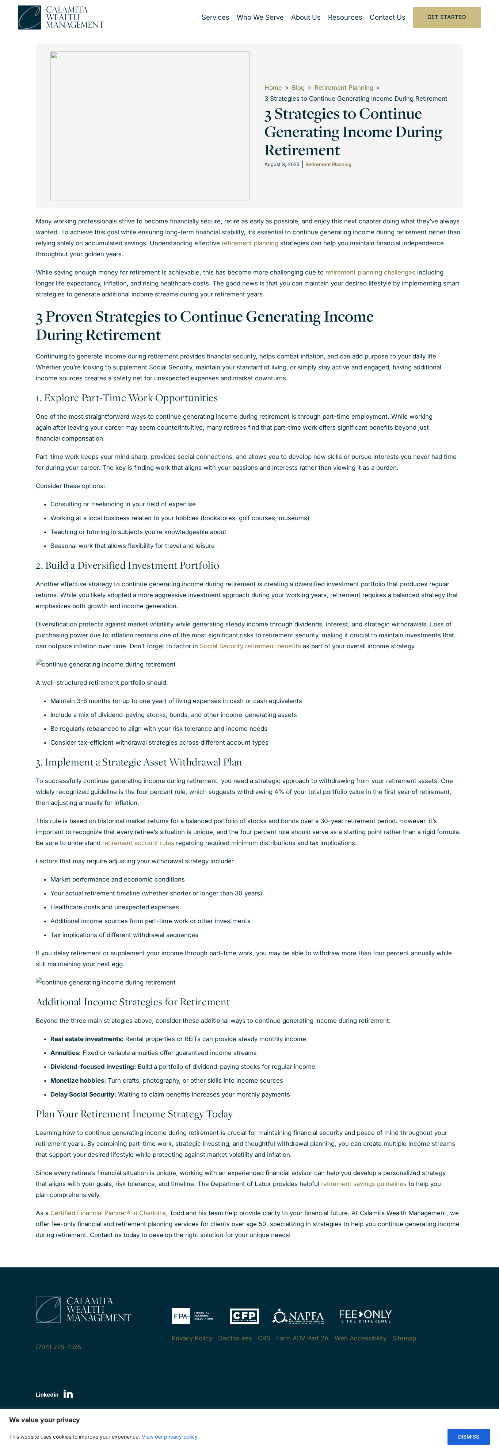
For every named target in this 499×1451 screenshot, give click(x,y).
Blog (298, 87)
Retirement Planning (344, 87)
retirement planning (250, 243)
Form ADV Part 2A (302, 1338)
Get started (446, 17)
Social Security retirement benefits (250, 646)
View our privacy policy (170, 1436)
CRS (264, 1338)
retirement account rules (138, 843)
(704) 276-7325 (58, 1347)
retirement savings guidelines (364, 1183)
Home (273, 87)
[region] (249, 1430)
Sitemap (404, 1338)
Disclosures (235, 1338)
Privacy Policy (192, 1338)
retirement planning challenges (370, 272)
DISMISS (468, 1436)
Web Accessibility (360, 1338)
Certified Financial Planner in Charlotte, (109, 1213)
